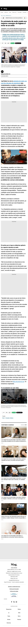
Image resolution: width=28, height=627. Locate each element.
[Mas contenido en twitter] (14, 602)
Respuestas (8, 609)
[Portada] (14, 566)
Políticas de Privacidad (14, 588)
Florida (2, 12)
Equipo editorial (14, 567)
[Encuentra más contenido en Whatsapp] (8, 43)
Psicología (19, 12)
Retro (19, 616)
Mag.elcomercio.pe (18, 381)
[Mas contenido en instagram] (16, 602)
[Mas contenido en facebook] (11, 602)
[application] (14, 396)
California (6, 12)
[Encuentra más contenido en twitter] (5, 43)
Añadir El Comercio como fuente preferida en (14, 17)
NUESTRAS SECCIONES (14, 606)
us (8, 612)
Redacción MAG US (5, 74)
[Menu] (2, 8)
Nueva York (14, 12)
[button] (4, 400)
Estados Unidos (9, 418)
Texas (10, 12)
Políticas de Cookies (14, 591)
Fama (9, 616)
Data (19, 612)
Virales (8, 619)
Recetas (19, 619)
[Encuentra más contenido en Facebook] (2, 43)
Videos (19, 609)
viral (3, 418)
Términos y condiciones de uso (14, 586)
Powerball (24, 12)
